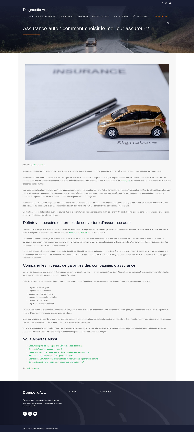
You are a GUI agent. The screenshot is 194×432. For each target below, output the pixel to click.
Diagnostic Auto (36, 10)
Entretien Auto (66, 16)
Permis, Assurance (161, 16)
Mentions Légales (51, 428)
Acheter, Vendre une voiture (42, 16)
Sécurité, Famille (140, 16)
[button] (168, 23)
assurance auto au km (78, 233)
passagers (125, 181)
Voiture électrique (101, 16)
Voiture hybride (121, 16)
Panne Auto (83, 16)
